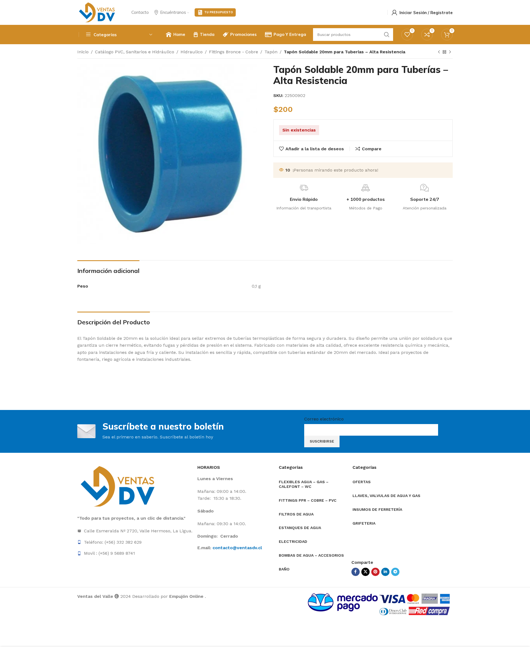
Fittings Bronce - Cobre (233, 51)
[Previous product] (439, 52)
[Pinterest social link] (375, 572)
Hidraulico (192, 51)
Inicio (83, 51)
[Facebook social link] (355, 572)
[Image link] (118, 486)
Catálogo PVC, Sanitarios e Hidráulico (134, 51)
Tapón (270, 51)
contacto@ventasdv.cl (237, 547)
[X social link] (365, 572)
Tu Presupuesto (218, 12)
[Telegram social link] (395, 572)
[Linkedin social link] (385, 572)
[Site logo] (97, 12)
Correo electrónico (324, 419)
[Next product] (450, 52)
